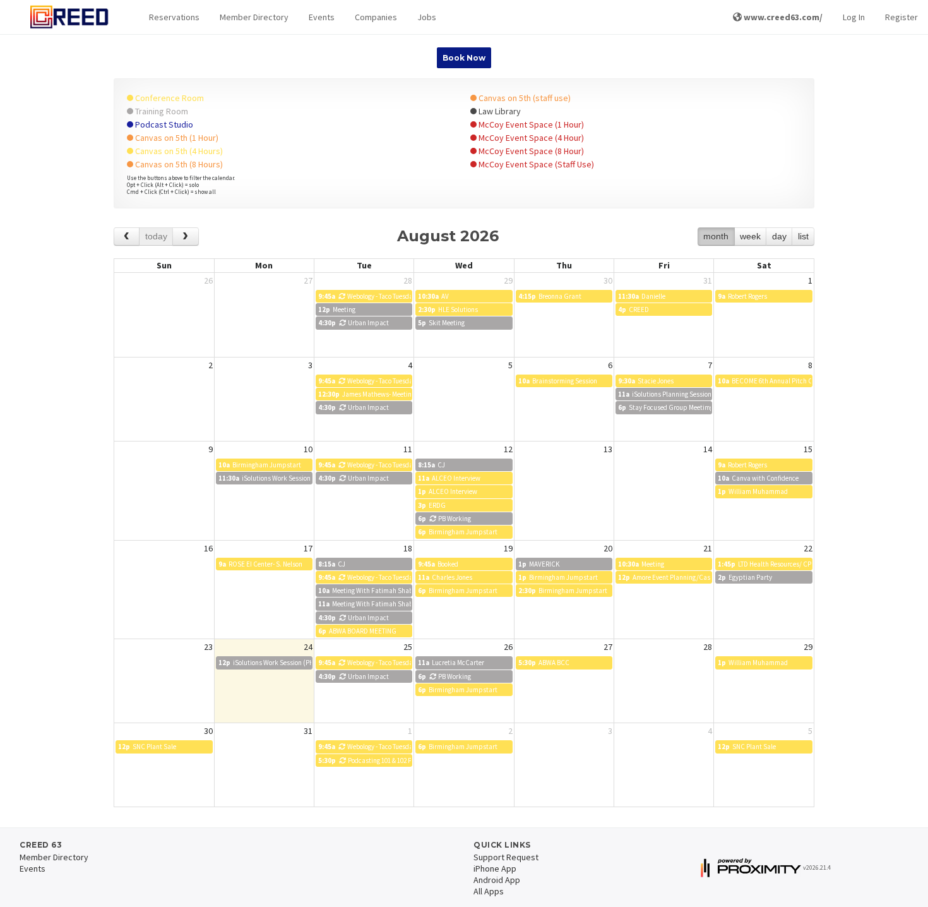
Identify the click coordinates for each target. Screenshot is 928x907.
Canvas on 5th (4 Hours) (178, 151)
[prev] (127, 236)
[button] (174, 17)
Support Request (505, 857)
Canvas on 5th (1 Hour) (175, 137)
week (750, 236)
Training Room (160, 111)
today (156, 236)
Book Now (464, 58)
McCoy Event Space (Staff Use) (535, 164)
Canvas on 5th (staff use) (524, 98)
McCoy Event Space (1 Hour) (530, 124)
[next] (185, 236)
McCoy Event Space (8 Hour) (530, 151)
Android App (496, 880)
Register (901, 17)
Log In (854, 17)
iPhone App (494, 868)
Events (322, 17)
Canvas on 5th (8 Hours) (178, 164)
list (803, 236)
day (779, 236)
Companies (376, 17)
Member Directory (254, 17)
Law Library (499, 111)
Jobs (426, 17)
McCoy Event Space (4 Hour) (530, 137)
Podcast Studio (163, 124)
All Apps (488, 891)
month (716, 236)
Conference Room (168, 98)
